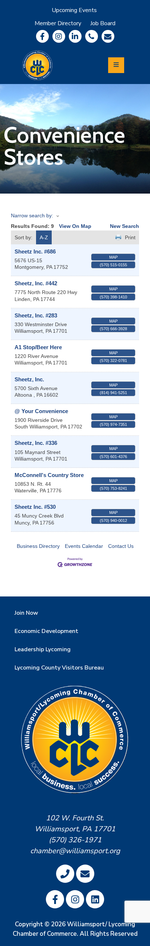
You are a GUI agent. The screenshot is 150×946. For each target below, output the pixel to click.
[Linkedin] (75, 36)
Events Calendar (84, 546)
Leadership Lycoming (43, 649)
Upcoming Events (74, 10)
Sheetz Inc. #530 (35, 507)
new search (124, 226)
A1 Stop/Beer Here (38, 347)
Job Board (102, 23)
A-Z (44, 237)
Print (130, 237)
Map (113, 257)
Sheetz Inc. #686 (35, 251)
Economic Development (46, 631)
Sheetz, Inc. (29, 379)
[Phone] (91, 36)
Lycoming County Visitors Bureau (59, 668)
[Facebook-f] (42, 36)
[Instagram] (58, 36)
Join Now (26, 613)
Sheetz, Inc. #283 (36, 315)
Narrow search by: (32, 215)
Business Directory (38, 546)
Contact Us (121, 546)
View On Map (75, 226)
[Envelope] (108, 36)
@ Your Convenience (41, 411)
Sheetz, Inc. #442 (36, 283)
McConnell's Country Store (49, 475)
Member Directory (58, 23)
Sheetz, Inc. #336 (36, 443)
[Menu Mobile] (116, 65)
